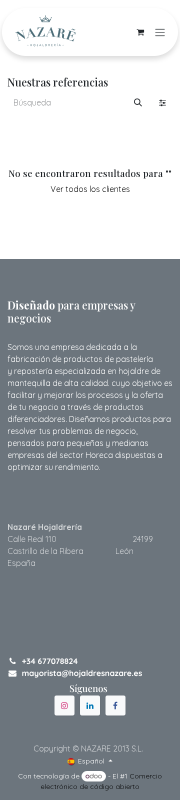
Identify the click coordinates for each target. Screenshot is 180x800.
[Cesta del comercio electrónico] (140, 32)
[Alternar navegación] (160, 32)
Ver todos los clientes (90, 189)
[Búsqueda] (138, 102)
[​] (64, 706)
